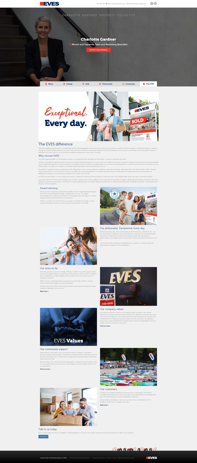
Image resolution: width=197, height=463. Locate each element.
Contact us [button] (43, 436)
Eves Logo (49, 4)
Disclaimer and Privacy (98, 458)
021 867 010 (101, 4)
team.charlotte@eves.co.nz (116, 4)
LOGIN (114, 458)
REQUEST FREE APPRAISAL (98, 50)
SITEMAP (108, 458)
